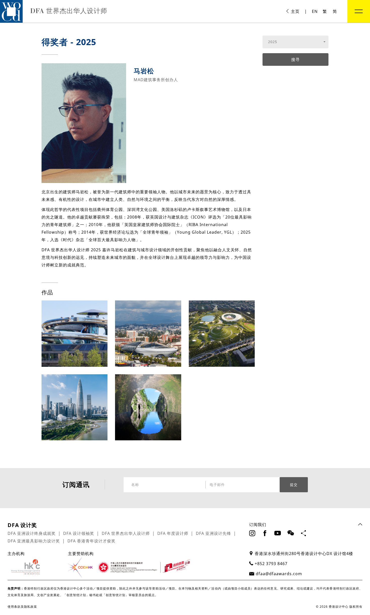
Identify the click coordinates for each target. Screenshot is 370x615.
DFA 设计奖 (22, 525)
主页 (295, 11)
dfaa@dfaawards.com (279, 573)
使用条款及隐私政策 (22, 606)
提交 (294, 484)
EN (315, 11)
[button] (296, 42)
